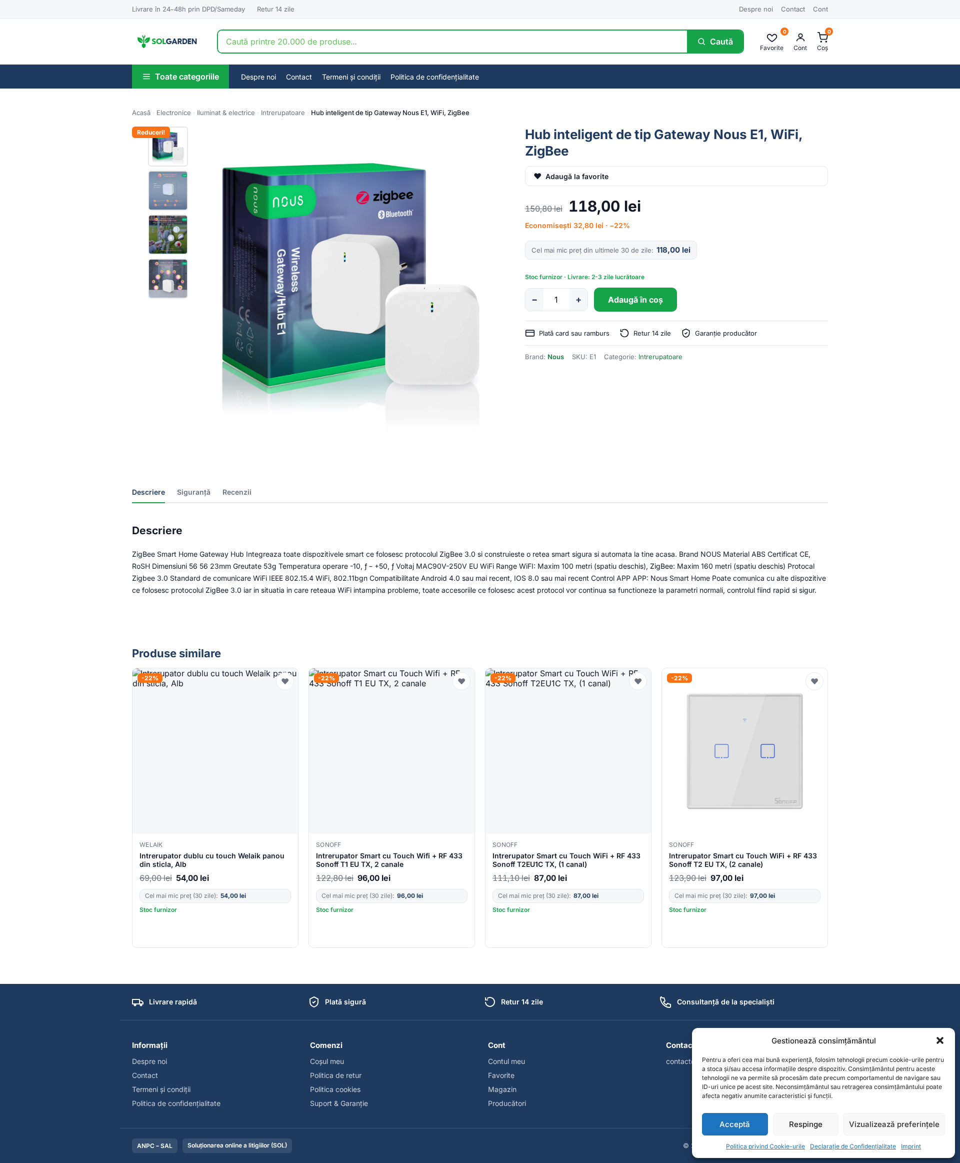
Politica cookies (335, 1089)
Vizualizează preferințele (894, 1124)
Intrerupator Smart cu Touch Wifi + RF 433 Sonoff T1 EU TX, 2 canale (389, 859)
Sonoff (329, 844)
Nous (556, 357)
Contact (793, 9)
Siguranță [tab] (193, 492)
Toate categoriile (187, 77)
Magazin (502, 1089)
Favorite (501, 1075)
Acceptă (735, 1124)
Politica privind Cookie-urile (765, 1146)
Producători (507, 1103)
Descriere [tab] (148, 492)
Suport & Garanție (339, 1103)
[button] (940, 1040)
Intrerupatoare (283, 113)
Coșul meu (327, 1061)
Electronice (173, 113)
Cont (820, 9)
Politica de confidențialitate (434, 77)
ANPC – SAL (154, 1145)
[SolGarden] (166, 42)
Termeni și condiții (351, 77)
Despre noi (756, 9)
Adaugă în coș (635, 300)
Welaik (151, 844)
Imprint (911, 1146)
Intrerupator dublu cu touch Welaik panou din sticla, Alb (212, 859)
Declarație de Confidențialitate (853, 1146)
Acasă (141, 113)
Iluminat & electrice (226, 113)
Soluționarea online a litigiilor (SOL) (237, 1145)
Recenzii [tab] (237, 492)
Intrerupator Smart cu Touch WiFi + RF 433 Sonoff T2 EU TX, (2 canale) (743, 859)
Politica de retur (336, 1075)
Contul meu (506, 1061)
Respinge (805, 1124)
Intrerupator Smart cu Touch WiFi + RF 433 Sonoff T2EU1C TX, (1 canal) (566, 859)
